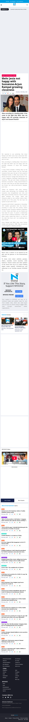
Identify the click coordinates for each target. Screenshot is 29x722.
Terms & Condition (24, 718)
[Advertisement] (14, 27)
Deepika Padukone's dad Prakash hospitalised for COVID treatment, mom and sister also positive (13, 551)
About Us (5, 660)
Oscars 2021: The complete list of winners (12, 567)
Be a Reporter (13, 1)
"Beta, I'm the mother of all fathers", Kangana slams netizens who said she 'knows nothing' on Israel (14, 519)
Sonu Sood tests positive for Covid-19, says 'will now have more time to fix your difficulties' (14, 616)
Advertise (7, 1)
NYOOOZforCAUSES (7, 658)
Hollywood (4, 533)
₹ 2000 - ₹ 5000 (19, 296)
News (14, 75)
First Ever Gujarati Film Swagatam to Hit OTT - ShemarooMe (13, 543)
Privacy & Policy (16, 718)
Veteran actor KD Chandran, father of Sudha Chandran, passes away (13, 511)
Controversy (4, 517)
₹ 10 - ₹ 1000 (18, 291)
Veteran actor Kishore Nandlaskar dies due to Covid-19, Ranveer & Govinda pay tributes (13, 591)
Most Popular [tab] (21, 500)
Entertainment (9, 75)
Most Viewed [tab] (7, 500)
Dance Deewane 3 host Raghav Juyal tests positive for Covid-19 (12, 583)
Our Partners (18, 658)
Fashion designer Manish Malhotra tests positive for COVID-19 (14, 632)
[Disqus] (14, 355)
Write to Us (20, 719)
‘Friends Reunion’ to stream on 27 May (11, 535)
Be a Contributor (20, 1)
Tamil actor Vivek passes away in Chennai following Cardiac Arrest (12, 641)
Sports (4, 691)
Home (3, 75)
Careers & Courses (7, 689)
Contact (10, 718)
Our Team (17, 660)
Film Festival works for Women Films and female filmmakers (7, 326)
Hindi (4, 685)
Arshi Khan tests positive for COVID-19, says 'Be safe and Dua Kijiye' (14, 574)
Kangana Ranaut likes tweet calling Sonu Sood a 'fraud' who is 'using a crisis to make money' (14, 560)
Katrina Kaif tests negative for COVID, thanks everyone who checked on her (13, 599)
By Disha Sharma (5, 91)
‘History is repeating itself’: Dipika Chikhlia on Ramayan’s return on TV (13, 649)
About (6, 718)
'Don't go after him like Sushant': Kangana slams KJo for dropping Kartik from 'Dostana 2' (14, 624)
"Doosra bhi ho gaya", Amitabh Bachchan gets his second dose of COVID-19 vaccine (14, 528)
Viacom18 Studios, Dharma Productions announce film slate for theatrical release (21, 327)
